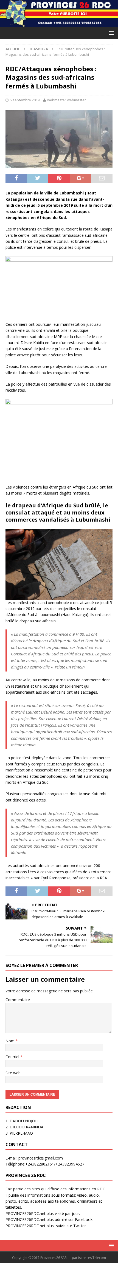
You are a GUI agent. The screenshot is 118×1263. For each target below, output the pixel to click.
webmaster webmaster (66, 99)
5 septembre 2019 (25, 99)
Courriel (12, 1056)
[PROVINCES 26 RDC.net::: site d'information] (59, 23)
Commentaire (17, 999)
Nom (10, 1040)
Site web (13, 1072)
